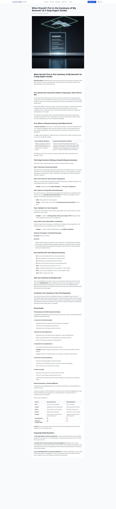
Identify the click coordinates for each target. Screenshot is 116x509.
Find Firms (51, 1)
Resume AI (64, 1)
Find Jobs (46, 1)
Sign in (101, 1)
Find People (57, 1)
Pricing (70, 1)
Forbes (66, 99)
